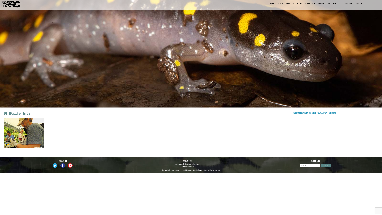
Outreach (310, 3)
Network (298, 3)
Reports (348, 3)
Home (273, 3)
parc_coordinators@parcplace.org (187, 164)
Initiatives (324, 3)
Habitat (337, 3)
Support (359, 3)
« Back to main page (314, 112)
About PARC (284, 3)
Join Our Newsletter (187, 166)
